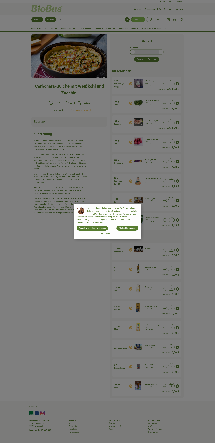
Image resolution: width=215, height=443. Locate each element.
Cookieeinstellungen (107, 234)
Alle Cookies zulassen (127, 228)
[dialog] (107, 221)
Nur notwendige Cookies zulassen (92, 228)
